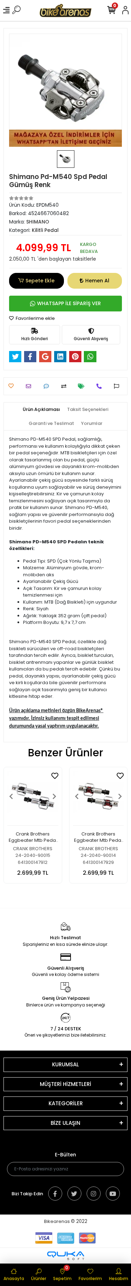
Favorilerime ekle (35, 318)
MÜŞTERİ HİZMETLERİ (65, 1084)
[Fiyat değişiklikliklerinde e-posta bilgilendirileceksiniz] (83, 386)
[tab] (41, 410)
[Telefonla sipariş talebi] (101, 386)
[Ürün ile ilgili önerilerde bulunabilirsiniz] (118, 386)
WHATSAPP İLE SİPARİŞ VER (69, 303)
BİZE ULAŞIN (65, 1123)
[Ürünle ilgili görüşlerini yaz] (48, 386)
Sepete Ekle (40, 280)
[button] (11, 796)
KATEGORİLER (66, 1103)
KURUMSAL (65, 1064)
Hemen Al (97, 280)
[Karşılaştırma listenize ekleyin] (65, 386)
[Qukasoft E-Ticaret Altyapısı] (65, 1255)
